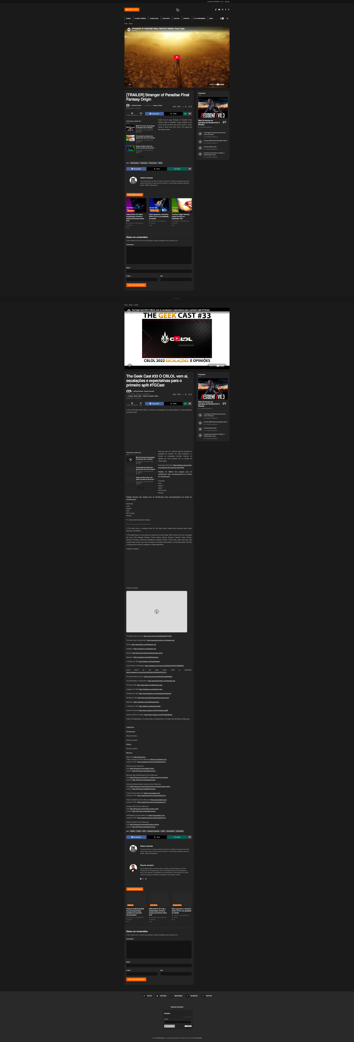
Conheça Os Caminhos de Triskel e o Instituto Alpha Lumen (214, 154)
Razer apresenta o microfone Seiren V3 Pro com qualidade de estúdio (159, 216)
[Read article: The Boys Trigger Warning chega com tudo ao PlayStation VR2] (182, 205)
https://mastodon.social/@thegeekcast (145, 657)
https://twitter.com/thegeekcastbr (149, 661)
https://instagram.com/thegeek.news (150, 689)
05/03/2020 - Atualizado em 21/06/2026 (144, 130)
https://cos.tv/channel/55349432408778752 (157, 636)
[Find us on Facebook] (225, 10)
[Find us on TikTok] (216, 9)
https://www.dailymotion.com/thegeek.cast (160, 640)
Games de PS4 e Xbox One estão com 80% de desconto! (145, 147)
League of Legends (153, 831)
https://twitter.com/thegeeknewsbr (150, 706)
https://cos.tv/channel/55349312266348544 (158, 676)
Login (228, 1)
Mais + (211, 18)
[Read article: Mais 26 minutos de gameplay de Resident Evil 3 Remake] (130, 128)
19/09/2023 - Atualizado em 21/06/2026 (144, 140)
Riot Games (179, 831)
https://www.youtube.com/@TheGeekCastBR (153, 710)
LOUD (163, 831)
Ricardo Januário (149, 391)
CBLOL (133, 831)
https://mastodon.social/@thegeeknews (146, 702)
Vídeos (160, 105)
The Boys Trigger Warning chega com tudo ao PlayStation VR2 (180, 216)
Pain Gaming (170, 831)
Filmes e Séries (140, 18)
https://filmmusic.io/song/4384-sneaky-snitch (144, 809)
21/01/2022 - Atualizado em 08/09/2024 (139, 394)
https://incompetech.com (152, 793)
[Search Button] (227, 18)
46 (151, 225)
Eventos (186, 18)
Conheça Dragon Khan (210, 147)
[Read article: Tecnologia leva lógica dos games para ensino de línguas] (130, 138)
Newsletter (133, 9)
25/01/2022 (148, 105)
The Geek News (160, 1038)
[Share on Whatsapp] (185, 113)
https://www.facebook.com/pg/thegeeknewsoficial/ (155, 693)
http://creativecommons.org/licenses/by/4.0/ (152, 762)
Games (128, 18)
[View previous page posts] (139, 156)
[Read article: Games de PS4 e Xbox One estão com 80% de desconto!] (130, 148)
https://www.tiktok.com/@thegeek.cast (143, 644)
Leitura (176, 18)
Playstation (144, 163)
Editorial (131, 210)
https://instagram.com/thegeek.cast (144, 649)
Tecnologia (154, 18)
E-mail (128, 276)
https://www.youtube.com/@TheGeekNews (158, 715)
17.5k (139, 132)
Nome (128, 268)
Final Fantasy (135, 163)
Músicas (130, 905)
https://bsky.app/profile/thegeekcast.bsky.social (147, 653)
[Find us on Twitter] (229, 9)
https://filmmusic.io (140, 757)
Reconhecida (198, 1038)
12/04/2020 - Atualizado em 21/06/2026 (144, 150)
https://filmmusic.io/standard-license (143, 771)
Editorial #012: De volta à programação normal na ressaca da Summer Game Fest (135, 217)
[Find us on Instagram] (222, 10)
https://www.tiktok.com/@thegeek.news (149, 685)
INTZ (144, 831)
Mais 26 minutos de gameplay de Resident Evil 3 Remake (145, 127)
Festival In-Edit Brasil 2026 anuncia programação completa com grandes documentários (135, 912)
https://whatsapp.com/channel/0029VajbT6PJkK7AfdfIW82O (164, 666)
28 (174, 225)
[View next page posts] (142, 156)
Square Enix (153, 163)
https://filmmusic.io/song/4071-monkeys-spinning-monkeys (149, 777)
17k (138, 142)
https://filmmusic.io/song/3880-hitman (142, 768)
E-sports (136, 305)
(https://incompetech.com (158, 759)
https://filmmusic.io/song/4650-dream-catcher (144, 824)
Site (161, 276)
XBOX (160, 163)
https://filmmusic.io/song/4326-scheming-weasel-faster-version (150, 786)
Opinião (145, 396)
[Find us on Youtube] (219, 10)
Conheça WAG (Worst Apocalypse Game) (215, 140)
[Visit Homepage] (177, 9)
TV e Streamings (199, 18)
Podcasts (166, 18)
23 (128, 921)
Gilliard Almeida (136, 105)
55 (128, 227)
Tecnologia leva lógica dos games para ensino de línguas (145, 137)
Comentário (130, 244)
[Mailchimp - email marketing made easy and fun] (188, 1026)
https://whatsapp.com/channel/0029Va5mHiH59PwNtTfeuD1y (146, 672)
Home (125, 23)
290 (138, 152)
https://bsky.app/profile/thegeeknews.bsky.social (153, 698)
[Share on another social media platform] (190, 113)
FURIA (139, 831)
